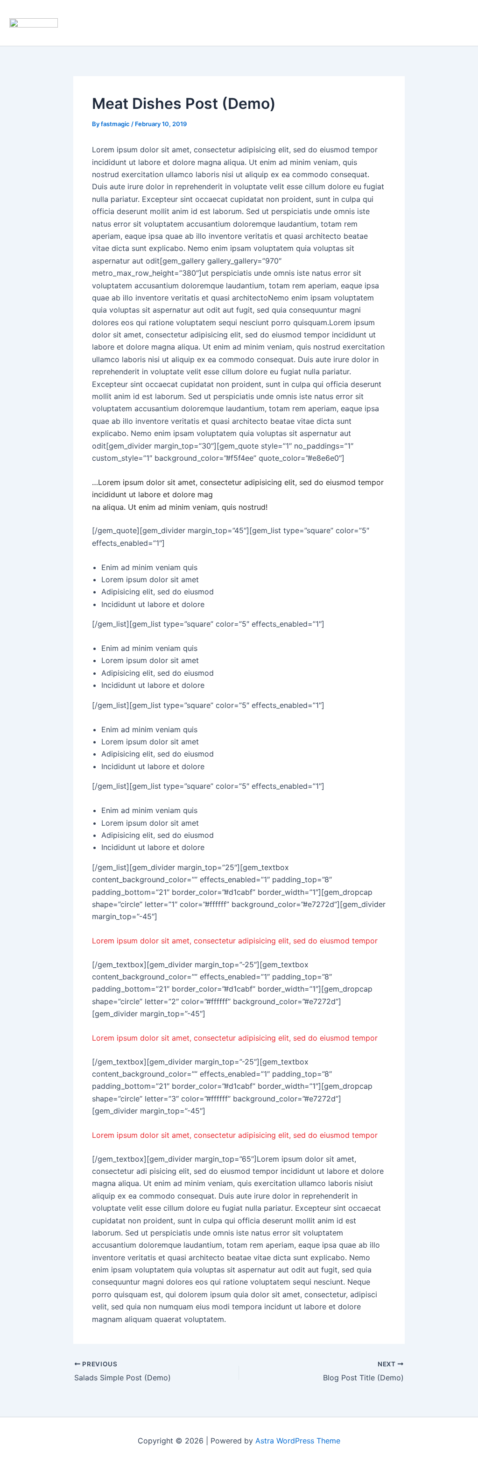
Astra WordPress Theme (297, 1440)
